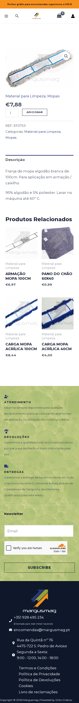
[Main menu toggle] (6, 16)
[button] (17, 16)
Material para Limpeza (25, 96)
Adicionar (35, 112)
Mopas (53, 96)
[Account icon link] (73, 16)
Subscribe (39, 567)
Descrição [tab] (15, 160)
